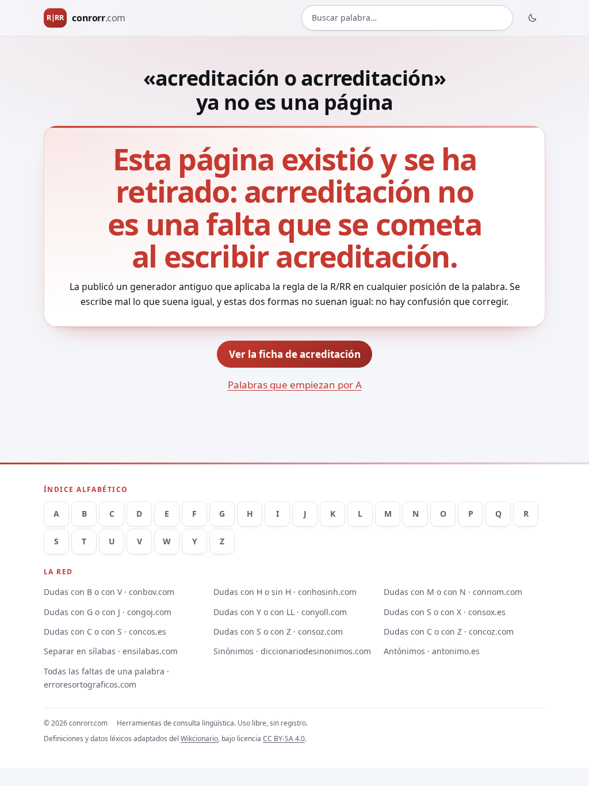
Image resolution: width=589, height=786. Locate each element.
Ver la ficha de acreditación (295, 354)
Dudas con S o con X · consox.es (445, 611)
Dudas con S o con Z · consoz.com (278, 631)
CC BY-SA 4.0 (284, 738)
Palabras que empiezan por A (295, 384)
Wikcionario (199, 738)
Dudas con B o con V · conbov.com (109, 591)
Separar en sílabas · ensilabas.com (111, 651)
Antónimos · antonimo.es (432, 651)
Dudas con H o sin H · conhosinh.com (285, 591)
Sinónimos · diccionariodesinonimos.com (292, 651)
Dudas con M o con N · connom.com (453, 591)
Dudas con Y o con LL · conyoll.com (280, 611)
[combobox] (407, 17)
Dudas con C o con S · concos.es (105, 631)
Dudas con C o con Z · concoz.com (449, 631)
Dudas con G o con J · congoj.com (107, 611)
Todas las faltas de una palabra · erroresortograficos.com (106, 678)
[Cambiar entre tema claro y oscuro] (532, 17)
